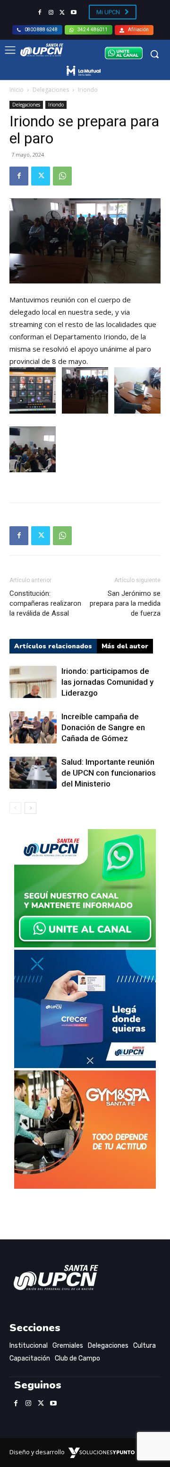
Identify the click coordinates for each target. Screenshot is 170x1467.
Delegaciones (51, 90)
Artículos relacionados (53, 646)
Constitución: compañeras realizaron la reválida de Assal (45, 603)
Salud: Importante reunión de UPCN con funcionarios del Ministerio (108, 772)
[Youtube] (73, 12)
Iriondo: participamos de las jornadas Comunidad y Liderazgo (107, 682)
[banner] (85, 944)
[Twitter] (62, 12)
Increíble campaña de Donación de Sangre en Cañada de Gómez (103, 727)
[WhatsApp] (62, 176)
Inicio (16, 90)
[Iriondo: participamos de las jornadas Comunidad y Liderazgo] (33, 682)
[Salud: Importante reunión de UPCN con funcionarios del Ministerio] (33, 773)
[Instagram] (51, 12)
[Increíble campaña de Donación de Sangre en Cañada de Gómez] (33, 727)
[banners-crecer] (85, 1065)
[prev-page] (15, 808)
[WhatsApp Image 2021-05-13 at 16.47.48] (85, 1186)
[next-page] (30, 808)
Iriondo (88, 90)
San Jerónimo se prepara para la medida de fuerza (125, 603)
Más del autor (125, 646)
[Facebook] (39, 12)
